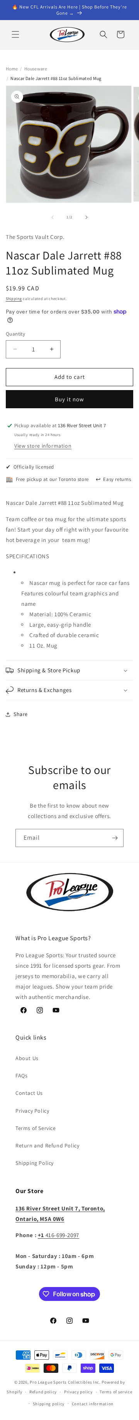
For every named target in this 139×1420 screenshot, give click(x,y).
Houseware (35, 69)
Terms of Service (35, 1128)
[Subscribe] (114, 838)
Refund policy (43, 1391)
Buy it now (69, 399)
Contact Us (29, 1092)
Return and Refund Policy (47, 1145)
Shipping (14, 298)
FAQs (21, 1075)
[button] (15, 34)
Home (12, 69)
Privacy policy (78, 1391)
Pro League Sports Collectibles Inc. (65, 1382)
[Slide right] (86, 217)
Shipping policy (49, 1403)
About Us (27, 1058)
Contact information (93, 1403)
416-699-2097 (58, 1235)
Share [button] (21, 714)
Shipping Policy (34, 1162)
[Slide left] (52, 217)
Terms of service (116, 1391)
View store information (42, 445)
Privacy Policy (32, 1110)
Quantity (15, 334)
